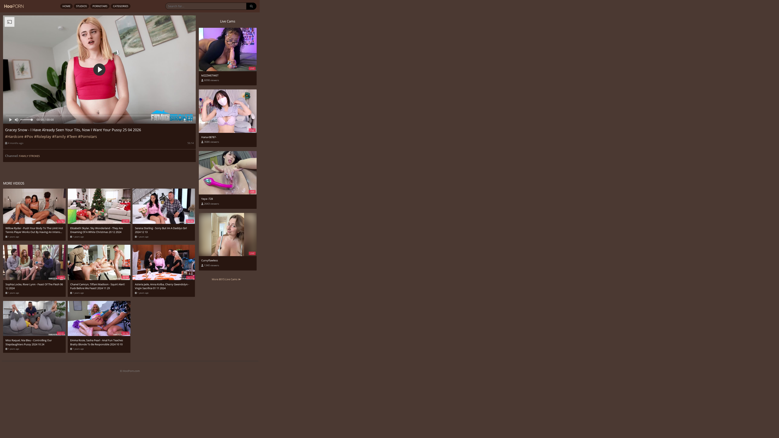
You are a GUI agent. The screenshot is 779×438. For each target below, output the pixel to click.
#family (59, 136)
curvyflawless (209, 260)
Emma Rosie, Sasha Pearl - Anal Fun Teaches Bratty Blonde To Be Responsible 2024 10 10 (96, 342)
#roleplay (42, 136)
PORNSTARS (100, 6)
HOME (66, 6)
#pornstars (87, 136)
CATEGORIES (120, 6)
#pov (28, 136)
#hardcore (14, 136)
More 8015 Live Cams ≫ (226, 279)
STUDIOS (81, 6)
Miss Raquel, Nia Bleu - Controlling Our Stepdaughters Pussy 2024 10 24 (28, 342)
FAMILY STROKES (29, 156)
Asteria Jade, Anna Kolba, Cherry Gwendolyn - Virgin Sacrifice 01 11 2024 (162, 286)
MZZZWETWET (209, 75)
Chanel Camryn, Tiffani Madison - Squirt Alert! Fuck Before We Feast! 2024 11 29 (97, 286)
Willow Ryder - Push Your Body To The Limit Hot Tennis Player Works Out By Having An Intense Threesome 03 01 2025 (34, 230)
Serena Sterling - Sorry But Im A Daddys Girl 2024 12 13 (161, 230)
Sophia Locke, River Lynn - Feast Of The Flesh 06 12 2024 (34, 286)
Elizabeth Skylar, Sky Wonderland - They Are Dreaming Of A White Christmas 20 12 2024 (96, 230)
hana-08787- (208, 137)
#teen (72, 136)
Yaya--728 (207, 199)
